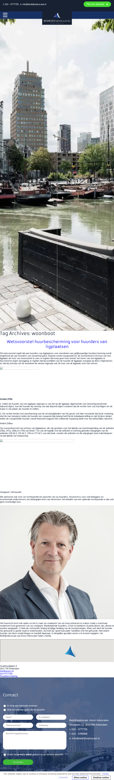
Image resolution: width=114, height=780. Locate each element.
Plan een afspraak (96, 4)
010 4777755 (6, 673)
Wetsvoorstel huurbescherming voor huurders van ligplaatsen (57, 344)
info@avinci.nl (7, 671)
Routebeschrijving (8, 676)
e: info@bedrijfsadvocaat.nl (33, 4)
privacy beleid (24, 754)
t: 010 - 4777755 (11, 4)
